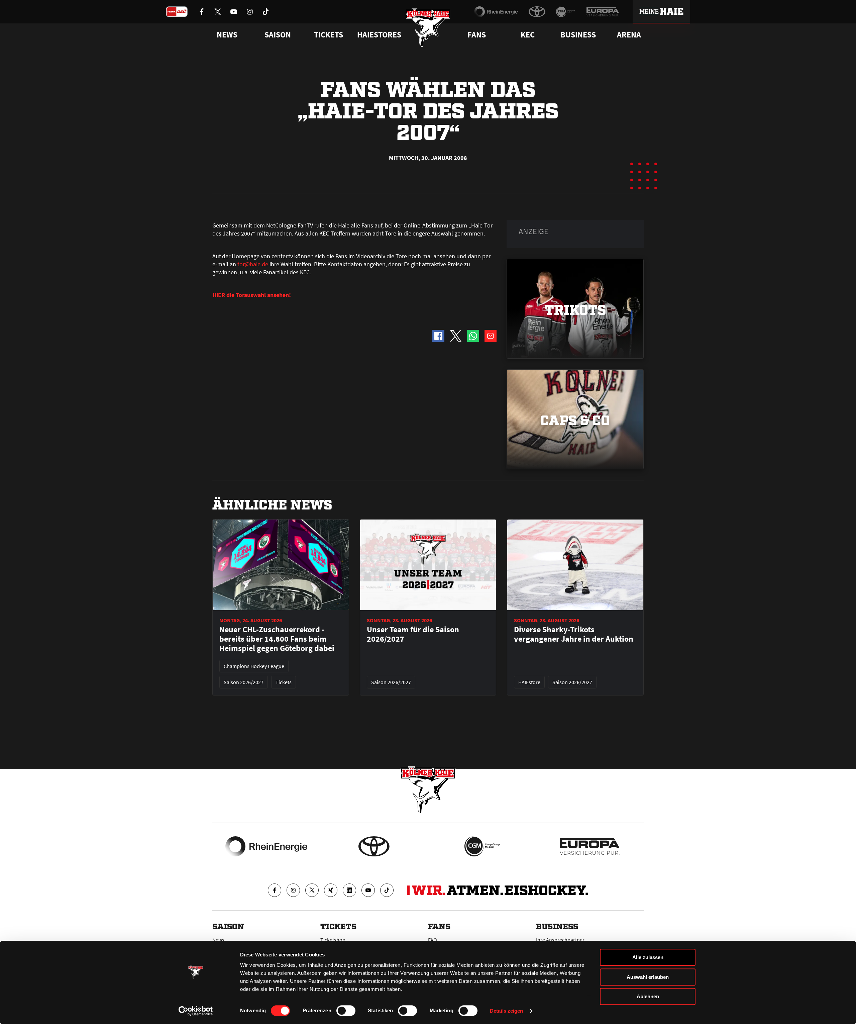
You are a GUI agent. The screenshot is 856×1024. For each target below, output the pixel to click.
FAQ (432, 939)
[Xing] (330, 890)
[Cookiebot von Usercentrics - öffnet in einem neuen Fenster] (196, 1011)
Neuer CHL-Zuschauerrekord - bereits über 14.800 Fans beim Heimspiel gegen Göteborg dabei (276, 639)
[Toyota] (537, 11)
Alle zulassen (647, 957)
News (218, 939)
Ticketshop (332, 939)
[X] (312, 890)
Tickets (328, 35)
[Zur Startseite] (428, 27)
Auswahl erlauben (648, 977)
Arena (629, 35)
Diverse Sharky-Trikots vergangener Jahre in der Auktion (573, 634)
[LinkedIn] (349, 890)
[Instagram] (293, 890)
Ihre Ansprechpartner (560, 939)
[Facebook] (274, 890)
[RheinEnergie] (496, 11)
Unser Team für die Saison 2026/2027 (413, 634)
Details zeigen (506, 1011)
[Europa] (602, 11)
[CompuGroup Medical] (565, 11)
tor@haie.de (252, 264)
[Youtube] (368, 890)
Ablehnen (648, 996)
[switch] (345, 1010)
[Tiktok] (387, 890)
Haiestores (379, 35)
